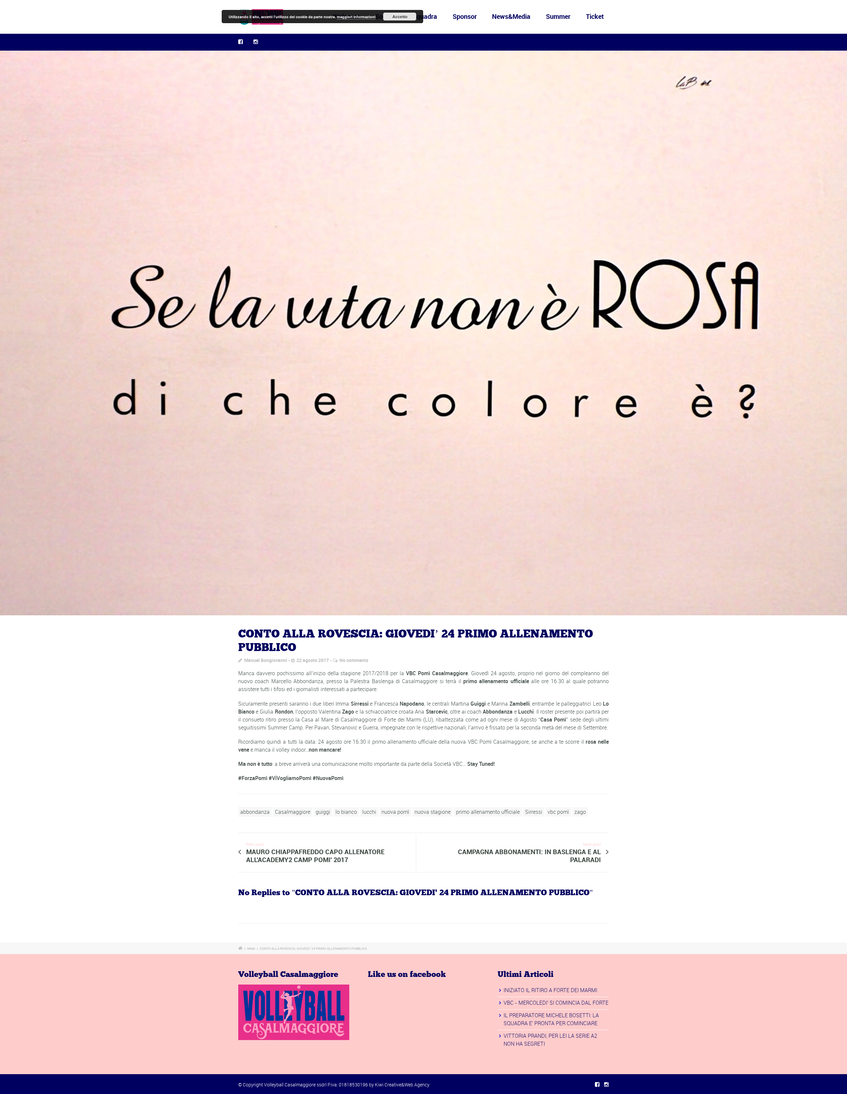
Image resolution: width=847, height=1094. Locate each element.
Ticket (595, 16)
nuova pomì (395, 811)
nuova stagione (433, 811)
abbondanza (255, 811)
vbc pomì (558, 811)
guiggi (323, 811)
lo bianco (346, 811)
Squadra (425, 16)
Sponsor (465, 16)
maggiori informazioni (356, 16)
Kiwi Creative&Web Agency (402, 1084)
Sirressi (533, 811)
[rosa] (423, 333)
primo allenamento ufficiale (488, 811)
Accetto (399, 17)
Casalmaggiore (292, 811)
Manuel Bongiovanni (265, 660)
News (251, 948)
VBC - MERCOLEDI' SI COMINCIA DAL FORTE (556, 1002)
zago (580, 811)
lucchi (369, 811)
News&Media (511, 16)
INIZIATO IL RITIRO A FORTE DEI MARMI (550, 990)
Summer (558, 16)
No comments (353, 660)
